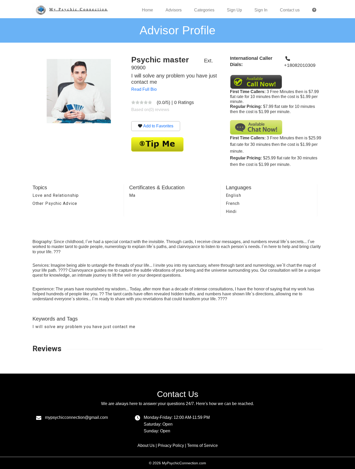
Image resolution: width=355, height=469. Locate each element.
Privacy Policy (171, 445)
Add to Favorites (158, 126)
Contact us (290, 10)
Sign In (260, 10)
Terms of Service (202, 445)
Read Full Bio (144, 89)
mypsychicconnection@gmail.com (76, 417)
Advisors (174, 10)
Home (147, 10)
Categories (204, 10)
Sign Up (234, 10)
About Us (146, 445)
